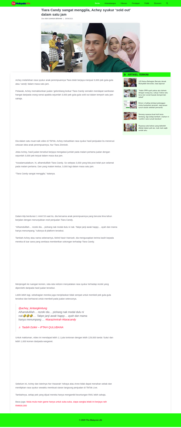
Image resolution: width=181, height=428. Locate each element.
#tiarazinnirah (53, 319)
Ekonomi (157, 3)
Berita (97, 3)
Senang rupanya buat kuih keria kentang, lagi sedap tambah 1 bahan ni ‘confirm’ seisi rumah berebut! (154, 116)
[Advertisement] (66, 121)
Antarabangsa (110, 3)
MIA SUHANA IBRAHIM (53, 19)
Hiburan (124, 3)
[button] (167, 3)
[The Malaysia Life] (20, 3)
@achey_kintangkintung (32, 308)
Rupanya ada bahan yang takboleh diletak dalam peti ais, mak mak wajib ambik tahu (153, 128)
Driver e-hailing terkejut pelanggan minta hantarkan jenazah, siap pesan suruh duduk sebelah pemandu (153, 105)
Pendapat (136, 3)
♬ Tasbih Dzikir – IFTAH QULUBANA (40, 327)
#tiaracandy (69, 319)
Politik (146, 3)
